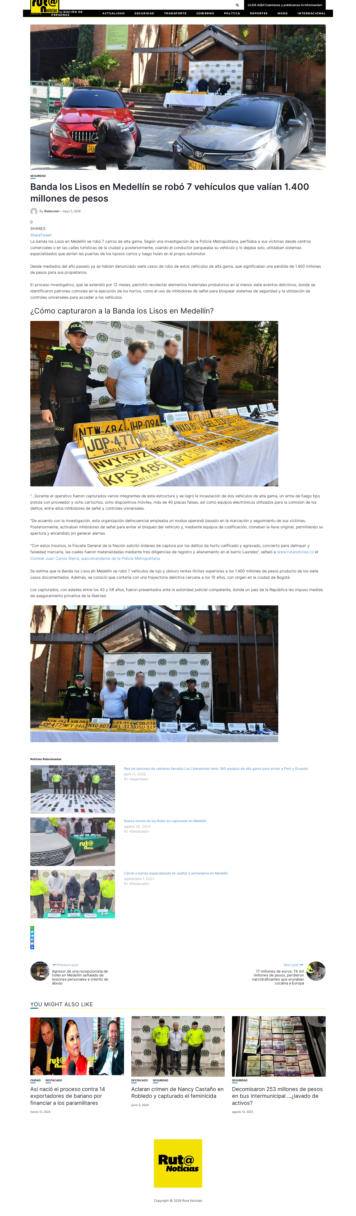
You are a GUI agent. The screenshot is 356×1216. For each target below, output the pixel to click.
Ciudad (35, 1080)
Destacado (54, 1080)
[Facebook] (178, 940)
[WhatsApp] (178, 928)
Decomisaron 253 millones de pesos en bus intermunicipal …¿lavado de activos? (277, 1096)
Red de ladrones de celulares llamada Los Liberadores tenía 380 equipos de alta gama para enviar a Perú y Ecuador (216, 768)
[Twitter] (178, 932)
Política (232, 13)
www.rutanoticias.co (295, 551)
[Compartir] (178, 947)
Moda (283, 13)
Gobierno (205, 13)
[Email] (178, 943)
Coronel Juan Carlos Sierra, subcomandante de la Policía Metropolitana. (95, 558)
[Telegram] (178, 936)
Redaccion (51, 211)
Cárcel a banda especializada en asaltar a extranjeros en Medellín (176, 873)
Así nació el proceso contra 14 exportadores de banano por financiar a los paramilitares (67, 1096)
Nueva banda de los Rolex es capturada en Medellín (165, 821)
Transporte (175, 13)
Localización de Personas (67, 13)
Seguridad (144, 13)
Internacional (312, 13)
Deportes (259, 13)
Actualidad (113, 13)
